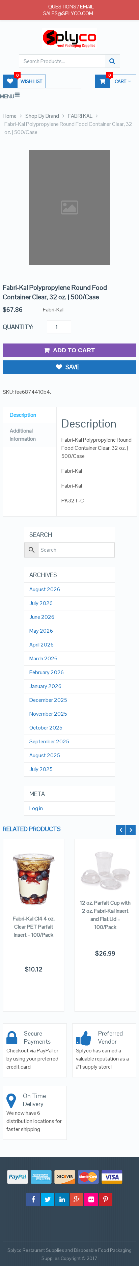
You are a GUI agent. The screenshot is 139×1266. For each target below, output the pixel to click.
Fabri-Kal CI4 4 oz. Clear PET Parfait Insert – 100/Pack (34, 926)
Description (23, 414)
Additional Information (23, 434)
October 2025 (45, 727)
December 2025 (48, 700)
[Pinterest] (105, 1199)
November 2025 (48, 714)
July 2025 (41, 769)
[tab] (29, 415)
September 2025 (49, 741)
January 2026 (45, 686)
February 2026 (46, 672)
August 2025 (44, 755)
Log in (36, 808)
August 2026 (44, 589)
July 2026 (41, 603)
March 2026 (43, 658)
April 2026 (41, 644)
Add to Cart (74, 350)
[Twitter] (47, 1199)
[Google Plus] (76, 1199)
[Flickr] (91, 1199)
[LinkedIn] (62, 1199)
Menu (7, 96)
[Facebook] (33, 1199)
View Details (33, 884)
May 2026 (41, 631)
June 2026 (41, 617)
